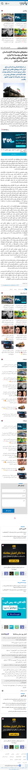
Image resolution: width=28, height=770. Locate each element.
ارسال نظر (8, 511)
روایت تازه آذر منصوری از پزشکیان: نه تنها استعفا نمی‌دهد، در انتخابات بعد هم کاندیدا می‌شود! (14, 537)
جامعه (24, 756)
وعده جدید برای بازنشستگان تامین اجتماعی (17, 711)
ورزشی (13, 754)
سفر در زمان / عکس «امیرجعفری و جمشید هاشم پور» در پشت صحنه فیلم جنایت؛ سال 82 (14, 699)
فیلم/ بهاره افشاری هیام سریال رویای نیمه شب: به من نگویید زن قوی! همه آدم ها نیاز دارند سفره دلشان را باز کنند (14, 704)
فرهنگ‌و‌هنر (19, 756)
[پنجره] (20, 3)
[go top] (26, 766)
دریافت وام (14, 154)
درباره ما (19, 762)
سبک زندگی (5, 756)
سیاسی (19, 47)
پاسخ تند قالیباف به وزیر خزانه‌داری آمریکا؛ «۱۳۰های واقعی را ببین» (14, 533)
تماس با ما (25, 762)
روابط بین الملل (21, 289)
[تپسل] (2, 130)
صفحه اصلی (23, 754)
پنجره (15, 768)
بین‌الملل (12, 756)
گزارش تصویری (18, 759)
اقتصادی (7, 754)
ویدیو (11, 759)
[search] (2, 3)
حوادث (24, 759)
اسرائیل (11, 289)
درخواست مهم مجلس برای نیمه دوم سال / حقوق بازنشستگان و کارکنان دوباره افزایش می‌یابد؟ (14, 708)
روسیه (15, 289)
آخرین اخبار (22, 529)
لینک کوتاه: (24, 283)
